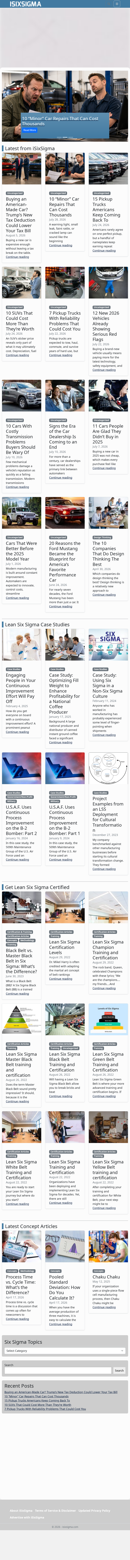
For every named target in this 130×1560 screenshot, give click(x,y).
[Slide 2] (65, 137)
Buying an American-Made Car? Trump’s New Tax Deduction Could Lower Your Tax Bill (60, 1392)
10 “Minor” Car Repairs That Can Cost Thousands (36, 1396)
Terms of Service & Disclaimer (55, 1510)
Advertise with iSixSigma (27, 1517)
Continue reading (17, 257)
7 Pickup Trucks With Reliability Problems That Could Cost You (45, 1409)
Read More (29, 130)
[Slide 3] (70, 137)
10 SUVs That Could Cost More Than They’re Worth (37, 1404)
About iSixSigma (21, 1510)
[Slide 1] (59, 137)
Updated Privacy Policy (94, 1510)
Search (8, 1365)
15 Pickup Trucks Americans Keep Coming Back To (37, 1400)
